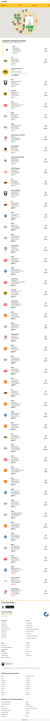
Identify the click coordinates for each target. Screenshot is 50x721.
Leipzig (27, 682)
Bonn (2, 690)
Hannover (28, 678)
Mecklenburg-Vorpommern (31, 708)
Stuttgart (3, 682)
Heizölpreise (29, 623)
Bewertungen (4, 624)
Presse (27, 653)
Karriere (28, 647)
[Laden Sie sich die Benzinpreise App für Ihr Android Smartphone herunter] (2, 607)
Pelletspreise (29, 625)
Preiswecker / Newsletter (6, 647)
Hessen (27, 702)
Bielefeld (28, 684)
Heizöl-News (4, 631)
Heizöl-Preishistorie (5, 629)
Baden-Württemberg (5, 710)
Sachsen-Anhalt (4, 712)
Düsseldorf (28, 686)
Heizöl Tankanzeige (5, 657)
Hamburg (28, 680)
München (3, 686)
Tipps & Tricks (29, 627)
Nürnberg (3, 684)
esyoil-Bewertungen (4, 616)
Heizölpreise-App (30, 631)
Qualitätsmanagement (31, 638)
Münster (27, 694)
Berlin (2, 676)
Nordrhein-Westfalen (5, 702)
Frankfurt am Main (30, 676)
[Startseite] (3, 2)
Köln (27, 690)
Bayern (2, 706)
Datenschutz (29, 655)
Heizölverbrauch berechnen (32, 629)
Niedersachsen (4, 714)
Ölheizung (28, 633)
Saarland (28, 712)
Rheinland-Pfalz (29, 706)
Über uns (28, 645)
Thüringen (3, 716)
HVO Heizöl (3, 637)
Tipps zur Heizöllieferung (31, 636)
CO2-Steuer (3, 633)
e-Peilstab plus (4, 655)
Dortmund (3, 692)
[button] (31, 30)
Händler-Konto (4, 649)
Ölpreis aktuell (4, 627)
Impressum (28, 651)
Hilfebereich (4, 635)
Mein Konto (3, 645)
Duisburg (28, 688)
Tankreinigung (4, 653)
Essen (2, 678)
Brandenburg (4, 708)
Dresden (28, 692)
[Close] (31, 17)
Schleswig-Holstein (5, 704)
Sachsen (27, 710)
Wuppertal (3, 680)
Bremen (3, 688)
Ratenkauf (3, 622)
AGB (27, 649)
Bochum (3, 694)
